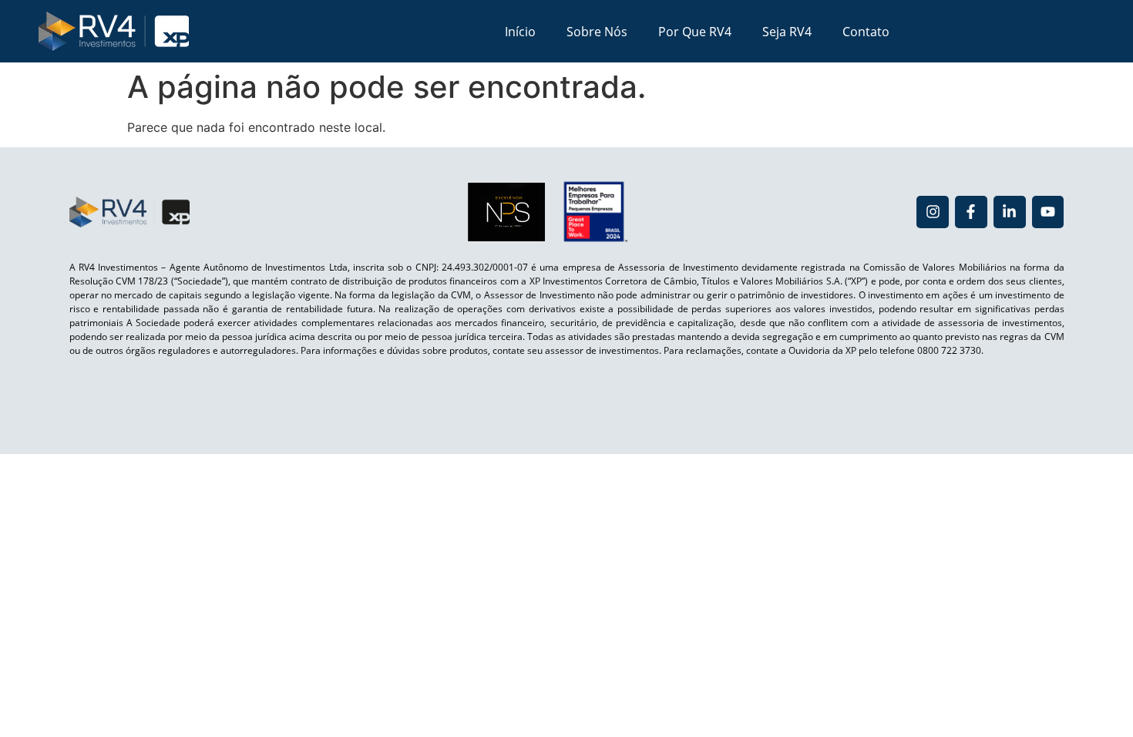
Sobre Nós (596, 31)
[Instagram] (932, 212)
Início (520, 31)
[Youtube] (1048, 212)
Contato (865, 31)
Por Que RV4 (694, 31)
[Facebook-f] (971, 212)
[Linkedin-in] (1009, 212)
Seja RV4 (787, 31)
